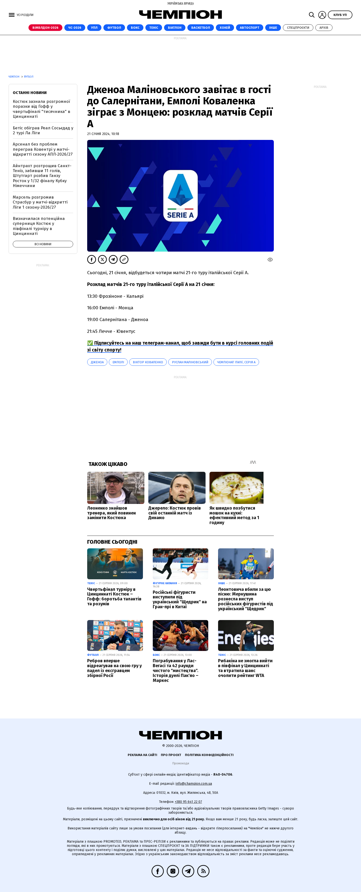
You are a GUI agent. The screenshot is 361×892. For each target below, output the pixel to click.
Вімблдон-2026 (45, 27)
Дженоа (97, 362)
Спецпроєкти (298, 27)
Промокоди (180, 763)
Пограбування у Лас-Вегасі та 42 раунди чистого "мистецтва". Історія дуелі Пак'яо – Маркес (175, 670)
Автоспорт (249, 27)
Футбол (114, 27)
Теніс (153, 27)
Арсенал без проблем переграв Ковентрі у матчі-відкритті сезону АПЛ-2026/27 (43, 149)
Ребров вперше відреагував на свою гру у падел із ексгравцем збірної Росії (114, 668)
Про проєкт (171, 755)
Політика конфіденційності (209, 755)
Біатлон (174, 27)
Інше (273, 27)
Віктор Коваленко (148, 362)
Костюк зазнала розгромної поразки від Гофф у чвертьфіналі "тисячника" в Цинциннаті (41, 109)
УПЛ (94, 27)
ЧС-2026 (74, 27)
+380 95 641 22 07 (188, 802)
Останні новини (30, 92)
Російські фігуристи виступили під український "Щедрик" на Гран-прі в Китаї (180, 599)
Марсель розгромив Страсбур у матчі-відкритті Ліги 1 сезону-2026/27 (40, 202)
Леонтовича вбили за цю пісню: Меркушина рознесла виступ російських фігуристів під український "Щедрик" (245, 599)
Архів (323, 27)
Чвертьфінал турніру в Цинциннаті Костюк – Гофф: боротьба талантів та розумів (114, 597)
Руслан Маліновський (190, 362)
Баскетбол (200, 27)
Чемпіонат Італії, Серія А (236, 362)
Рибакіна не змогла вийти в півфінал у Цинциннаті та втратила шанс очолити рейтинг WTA (245, 668)
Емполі (118, 362)
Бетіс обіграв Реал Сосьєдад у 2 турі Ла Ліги (43, 130)
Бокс (135, 27)
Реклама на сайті (142, 755)
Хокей (225, 27)
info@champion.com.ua (194, 784)
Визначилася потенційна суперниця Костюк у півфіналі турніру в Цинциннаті (39, 226)
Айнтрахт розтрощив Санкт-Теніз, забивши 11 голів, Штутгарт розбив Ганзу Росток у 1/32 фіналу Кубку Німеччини (42, 176)
